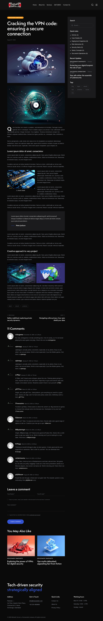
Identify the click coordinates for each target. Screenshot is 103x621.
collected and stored (35, 515)
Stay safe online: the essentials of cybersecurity (81, 76)
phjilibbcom (29, 480)
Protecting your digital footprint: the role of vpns (81, 66)
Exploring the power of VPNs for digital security (20, 562)
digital (10, 306)
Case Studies (76, 38)
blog (73, 86)
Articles (74, 35)
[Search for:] (81, 25)
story (73, 93)
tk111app (18, 451)
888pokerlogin (31, 437)
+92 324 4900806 (34, 604)
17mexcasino (19, 411)
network (17, 306)
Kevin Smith (21, 190)
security (87, 89)
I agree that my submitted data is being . (25, 515)
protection (24, 306)
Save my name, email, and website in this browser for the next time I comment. (29, 499)
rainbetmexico (23, 468)
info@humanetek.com (35, 601)
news (73, 89)
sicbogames (52, 340)
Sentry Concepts (77, 50)
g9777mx (21, 397)
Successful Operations (79, 53)
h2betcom (48, 423)
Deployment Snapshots (15, 17)
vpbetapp (23, 354)
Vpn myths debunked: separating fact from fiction (49, 562)
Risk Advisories (76, 44)
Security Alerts (76, 47)
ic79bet (59, 383)
